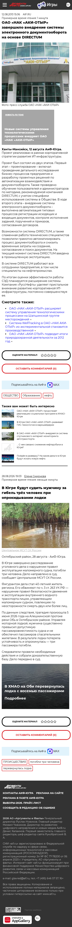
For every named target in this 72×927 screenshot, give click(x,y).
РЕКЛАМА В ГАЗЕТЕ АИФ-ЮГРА (23, 798)
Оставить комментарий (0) (36, 368)
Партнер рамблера (33, 910)
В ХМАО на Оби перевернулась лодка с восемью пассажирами (34, 688)
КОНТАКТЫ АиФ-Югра (18, 793)
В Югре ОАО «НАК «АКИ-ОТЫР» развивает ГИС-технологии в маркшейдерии (40, 423)
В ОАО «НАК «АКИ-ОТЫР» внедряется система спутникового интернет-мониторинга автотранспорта (42, 436)
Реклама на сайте (49, 793)
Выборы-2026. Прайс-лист (22, 802)
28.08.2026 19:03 (11, 476)
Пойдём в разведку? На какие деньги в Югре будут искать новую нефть (41, 457)
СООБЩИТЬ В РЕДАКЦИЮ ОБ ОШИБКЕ (29, 807)
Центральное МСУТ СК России (21, 550)
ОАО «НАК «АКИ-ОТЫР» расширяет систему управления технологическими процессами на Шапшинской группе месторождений (34, 314)
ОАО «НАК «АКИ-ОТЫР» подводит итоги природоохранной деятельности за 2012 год (36, 337)
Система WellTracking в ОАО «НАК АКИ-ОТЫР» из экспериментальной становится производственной (36, 326)
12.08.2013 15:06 (11, 14)
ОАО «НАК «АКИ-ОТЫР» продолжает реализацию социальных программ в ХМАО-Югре (41, 414)
